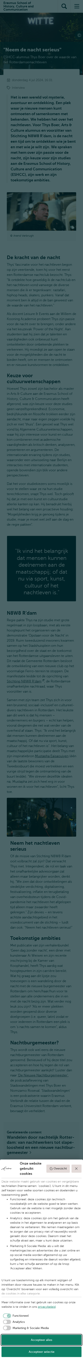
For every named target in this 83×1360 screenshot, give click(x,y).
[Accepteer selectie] (77, 1169)
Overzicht (60, 1168)
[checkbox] (15, 1315)
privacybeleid (47, 1306)
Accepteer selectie (41, 1351)
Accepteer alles (41, 1340)
